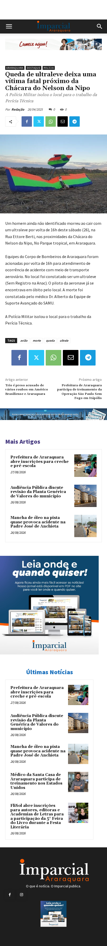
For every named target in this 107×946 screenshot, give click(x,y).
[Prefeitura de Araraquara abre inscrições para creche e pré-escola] (85, 465)
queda (50, 340)
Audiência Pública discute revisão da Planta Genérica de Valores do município (38, 492)
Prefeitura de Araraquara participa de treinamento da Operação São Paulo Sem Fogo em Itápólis (79, 391)
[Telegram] (74, 121)
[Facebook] (27, 121)
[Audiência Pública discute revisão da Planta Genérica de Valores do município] (85, 496)
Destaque (33, 68)
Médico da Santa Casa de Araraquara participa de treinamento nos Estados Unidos (36, 781)
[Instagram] (21, 894)
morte (37, 340)
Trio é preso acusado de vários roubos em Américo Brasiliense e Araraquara (26, 389)
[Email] (62, 121)
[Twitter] (39, 121)
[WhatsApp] (50, 121)
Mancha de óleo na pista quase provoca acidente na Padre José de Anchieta (37, 522)
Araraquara (14, 68)
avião (24, 340)
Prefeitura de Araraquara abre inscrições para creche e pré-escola (39, 461)
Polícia (49, 68)
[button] (9, 26)
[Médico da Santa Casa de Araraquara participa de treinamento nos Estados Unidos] (78, 782)
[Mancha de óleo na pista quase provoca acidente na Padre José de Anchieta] (85, 526)
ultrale (64, 340)
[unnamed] (53, 54)
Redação (17, 109)
